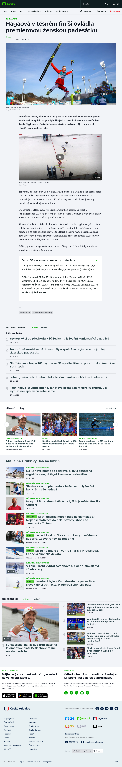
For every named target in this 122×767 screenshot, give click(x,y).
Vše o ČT (7, 749)
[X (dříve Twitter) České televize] (111, 708)
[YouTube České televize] (107, 708)
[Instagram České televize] (97, 708)
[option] (77, 751)
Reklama (32, 722)
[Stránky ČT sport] (83, 719)
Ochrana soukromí (33, 762)
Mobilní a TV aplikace (12, 745)
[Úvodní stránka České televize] (17, 708)
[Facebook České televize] (102, 708)
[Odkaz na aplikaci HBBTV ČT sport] (40, 695)
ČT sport (9, 37)
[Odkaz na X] (77, 693)
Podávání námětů (36, 741)
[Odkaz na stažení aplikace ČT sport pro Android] (25, 695)
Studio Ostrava (35, 730)
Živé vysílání (9, 722)
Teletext (7, 730)
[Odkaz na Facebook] (71, 693)
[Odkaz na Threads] (87, 693)
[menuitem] (4, 11)
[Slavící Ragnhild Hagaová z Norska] (61, 74)
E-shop (7, 741)
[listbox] (87, 751)
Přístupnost (47, 762)
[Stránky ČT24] (69, 719)
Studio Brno (34, 726)
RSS (116, 762)
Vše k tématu (111, 408)
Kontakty (33, 749)
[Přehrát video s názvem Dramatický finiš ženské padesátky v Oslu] (60, 157)
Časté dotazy (34, 745)
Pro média (33, 718)
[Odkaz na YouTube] (82, 693)
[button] (60, 157)
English (21, 762)
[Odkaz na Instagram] (66, 693)
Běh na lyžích (12, 19)
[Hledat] (106, 4)
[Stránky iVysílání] (100, 719)
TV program (9, 718)
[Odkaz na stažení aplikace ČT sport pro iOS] (9, 695)
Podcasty (7, 734)
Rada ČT (32, 734)
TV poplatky (9, 726)
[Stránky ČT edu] (97, 727)
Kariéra (32, 737)
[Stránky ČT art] (81, 727)
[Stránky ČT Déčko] (69, 727)
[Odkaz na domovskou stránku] (12, 3)
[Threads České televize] (116, 708)
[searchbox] (93, 4)
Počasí (6, 737)
